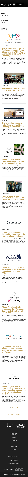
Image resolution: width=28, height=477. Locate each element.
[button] (14, 4)
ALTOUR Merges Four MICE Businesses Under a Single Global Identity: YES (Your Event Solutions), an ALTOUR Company (14, 52)
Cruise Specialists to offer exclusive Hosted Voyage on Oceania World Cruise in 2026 (13, 270)
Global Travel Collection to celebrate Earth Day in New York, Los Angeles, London (13, 161)
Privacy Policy (22, 474)
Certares (5, 474)
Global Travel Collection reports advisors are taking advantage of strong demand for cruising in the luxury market (14, 390)
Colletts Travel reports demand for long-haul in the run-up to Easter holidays (13, 234)
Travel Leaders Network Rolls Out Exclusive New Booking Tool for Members (13, 125)
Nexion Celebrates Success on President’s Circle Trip (13, 89)
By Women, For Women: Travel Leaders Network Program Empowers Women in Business (14, 349)
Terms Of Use (16, 474)
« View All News (14, 415)
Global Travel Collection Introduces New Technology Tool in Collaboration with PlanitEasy (13, 310)
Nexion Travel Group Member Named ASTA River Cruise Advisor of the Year (13, 198)
